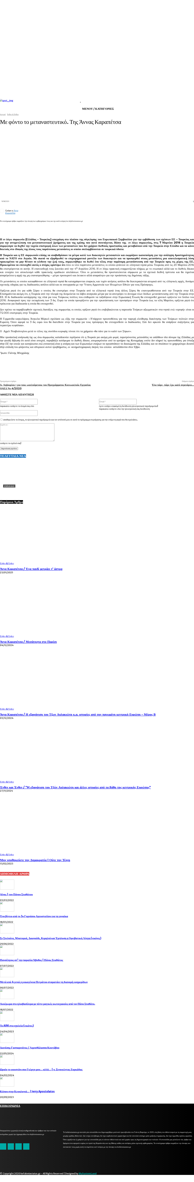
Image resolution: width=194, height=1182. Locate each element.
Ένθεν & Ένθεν (7, 563)
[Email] (168, 228)
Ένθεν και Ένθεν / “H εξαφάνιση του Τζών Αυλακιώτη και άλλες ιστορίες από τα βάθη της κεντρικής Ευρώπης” (75, 787)
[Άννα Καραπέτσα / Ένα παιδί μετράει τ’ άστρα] (97, 536)
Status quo (9, 486)
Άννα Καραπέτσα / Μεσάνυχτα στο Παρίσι (28, 642)
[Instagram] (11, 1146)
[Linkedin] (158, 228)
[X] (148, 228)
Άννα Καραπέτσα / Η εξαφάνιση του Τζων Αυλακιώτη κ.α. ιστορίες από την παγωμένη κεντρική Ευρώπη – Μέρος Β (78, 714)
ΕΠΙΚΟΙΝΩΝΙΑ (10, 1105)
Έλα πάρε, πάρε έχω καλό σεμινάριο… (173, 384)
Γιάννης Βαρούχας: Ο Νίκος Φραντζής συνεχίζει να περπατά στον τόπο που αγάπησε (47, 490)
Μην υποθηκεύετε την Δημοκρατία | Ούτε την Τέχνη (35, 860)
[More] (189, 228)
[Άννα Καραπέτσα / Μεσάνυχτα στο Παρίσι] (97, 609)
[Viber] (178, 228)
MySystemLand (88, 1173)
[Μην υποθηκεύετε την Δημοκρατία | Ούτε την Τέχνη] (97, 827)
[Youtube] (26, 1146)
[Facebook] (138, 228)
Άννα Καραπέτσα (11, 211)
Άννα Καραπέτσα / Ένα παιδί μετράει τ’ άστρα (31, 569)
